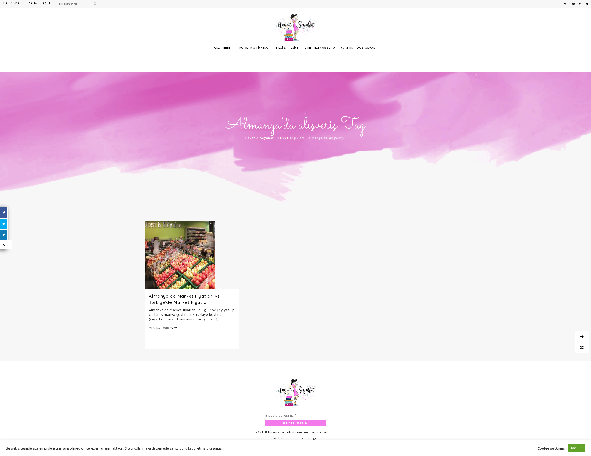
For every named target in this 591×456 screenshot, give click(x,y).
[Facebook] (4, 212)
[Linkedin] (4, 234)
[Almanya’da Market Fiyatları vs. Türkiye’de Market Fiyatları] (192, 255)
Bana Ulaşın (39, 3)
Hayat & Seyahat (259, 138)
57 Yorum (177, 328)
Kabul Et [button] (576, 448)
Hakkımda (11, 3)
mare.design (306, 438)
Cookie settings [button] (551, 448)
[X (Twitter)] (4, 223)
